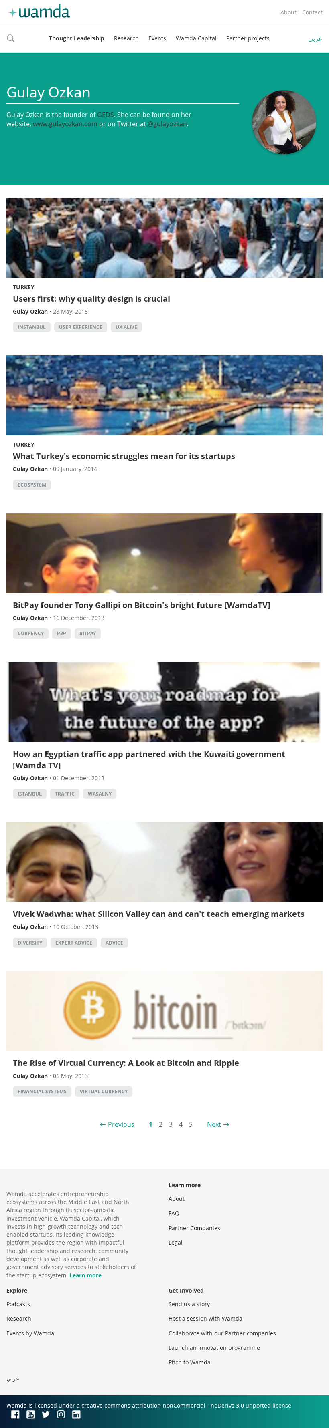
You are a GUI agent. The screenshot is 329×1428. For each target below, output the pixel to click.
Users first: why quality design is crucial (91, 298)
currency (31, 633)
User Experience (80, 327)
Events (157, 38)
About (288, 12)
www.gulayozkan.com (65, 123)
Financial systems (42, 1091)
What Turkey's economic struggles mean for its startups (124, 456)
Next (214, 1124)
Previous (121, 1124)
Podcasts (18, 1304)
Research (126, 38)
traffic (65, 793)
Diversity (30, 942)
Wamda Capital (196, 38)
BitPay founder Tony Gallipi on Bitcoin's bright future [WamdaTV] (141, 605)
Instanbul (32, 327)
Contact (312, 12)
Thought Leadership (76, 38)
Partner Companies (194, 1228)
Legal (176, 1242)
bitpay (87, 633)
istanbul (30, 793)
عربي (315, 38)
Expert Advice (73, 942)
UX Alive (126, 327)
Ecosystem (32, 484)
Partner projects (248, 38)
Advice (114, 942)
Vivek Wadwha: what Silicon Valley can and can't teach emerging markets (159, 913)
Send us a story (189, 1304)
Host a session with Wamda (205, 1318)
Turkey (24, 287)
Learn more (85, 1275)
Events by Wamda (30, 1333)
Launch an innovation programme (214, 1347)
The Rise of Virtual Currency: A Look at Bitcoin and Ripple (126, 1062)
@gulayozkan (167, 123)
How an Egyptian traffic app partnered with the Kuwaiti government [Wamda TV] (149, 760)
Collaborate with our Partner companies (222, 1333)
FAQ (174, 1213)
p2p (61, 633)
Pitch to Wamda (190, 1362)
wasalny (100, 793)
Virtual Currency (104, 1091)
